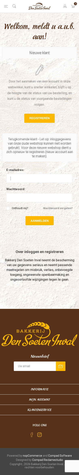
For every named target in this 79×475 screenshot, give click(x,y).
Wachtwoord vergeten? (58, 208)
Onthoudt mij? (20, 208)
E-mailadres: (15, 170)
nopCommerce (32, 455)
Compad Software (60, 455)
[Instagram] (39, 434)
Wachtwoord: (15, 189)
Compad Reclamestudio (47, 459)
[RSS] (47, 433)
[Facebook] (32, 434)
